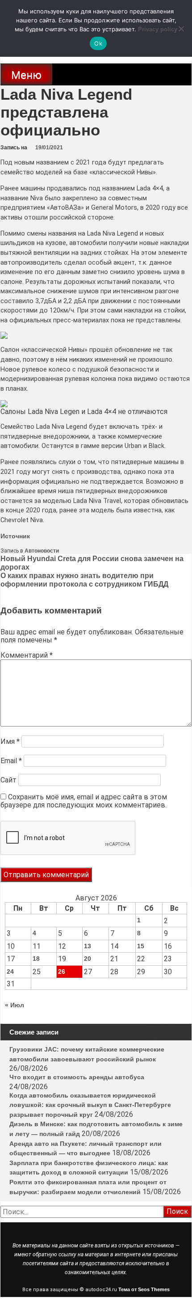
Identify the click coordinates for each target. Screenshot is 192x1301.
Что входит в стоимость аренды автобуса (76, 1077)
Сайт (8, 780)
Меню (26, 75)
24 (10, 971)
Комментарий (26, 655)
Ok (98, 43)
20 (87, 958)
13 (87, 946)
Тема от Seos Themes (144, 1289)
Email (11, 760)
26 (61, 971)
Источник (15, 536)
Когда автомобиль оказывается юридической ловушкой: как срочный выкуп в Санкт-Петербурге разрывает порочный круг (90, 1105)
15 (140, 946)
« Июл (14, 1005)
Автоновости (42, 551)
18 (36, 958)
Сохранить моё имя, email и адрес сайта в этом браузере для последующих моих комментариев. (83, 801)
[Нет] (180, 28)
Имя (10, 741)
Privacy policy (157, 29)
